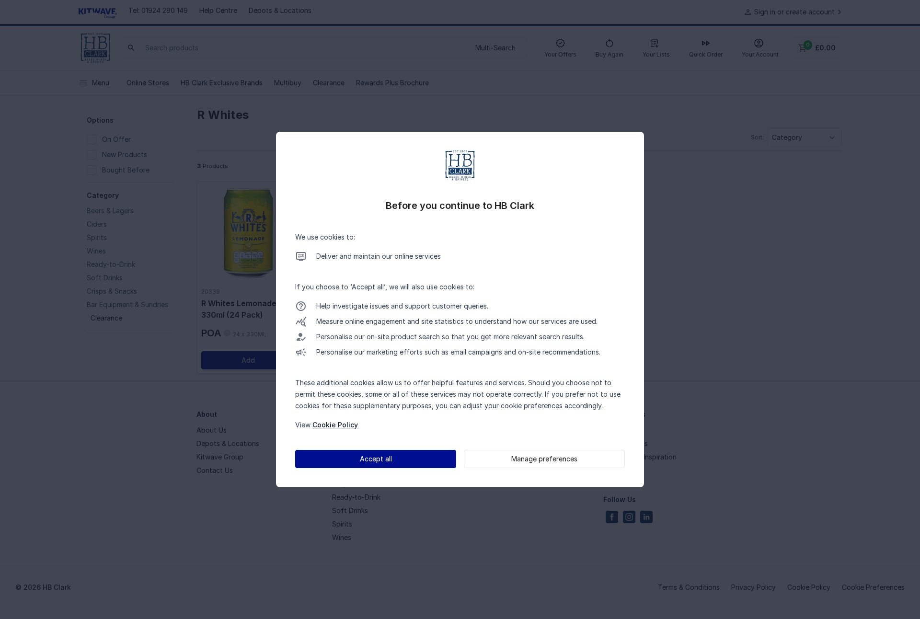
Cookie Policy (335, 425)
